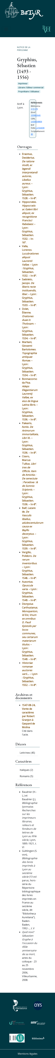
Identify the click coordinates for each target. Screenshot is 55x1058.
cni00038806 (36, 121)
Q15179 (34, 109)
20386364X (36, 115)
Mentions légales (27, 1053)
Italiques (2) (26, 770)
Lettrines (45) (27, 752)
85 (32, 134)
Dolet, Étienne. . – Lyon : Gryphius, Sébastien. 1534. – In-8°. (29, 323)
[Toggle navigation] (6, 29)
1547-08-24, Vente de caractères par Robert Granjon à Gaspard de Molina (28, 716)
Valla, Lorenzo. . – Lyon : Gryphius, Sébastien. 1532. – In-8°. (30, 260)
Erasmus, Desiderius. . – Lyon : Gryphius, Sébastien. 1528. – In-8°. (29, 176)
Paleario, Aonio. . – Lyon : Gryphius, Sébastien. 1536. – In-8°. (30, 437)
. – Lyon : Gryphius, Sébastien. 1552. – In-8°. (29, 674)
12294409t (39, 127)
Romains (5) (26, 776)
